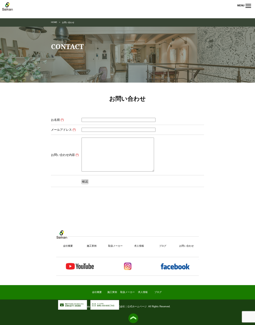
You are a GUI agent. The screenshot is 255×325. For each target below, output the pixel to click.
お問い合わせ (186, 245)
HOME (54, 22)
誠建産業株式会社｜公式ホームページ (7, 8)
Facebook (175, 266)
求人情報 (139, 245)
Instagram (127, 266)
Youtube (80, 266)
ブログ (162, 245)
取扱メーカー (115, 245)
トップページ (62, 237)
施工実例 (92, 245)
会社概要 (68, 245)
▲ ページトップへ (133, 318)
